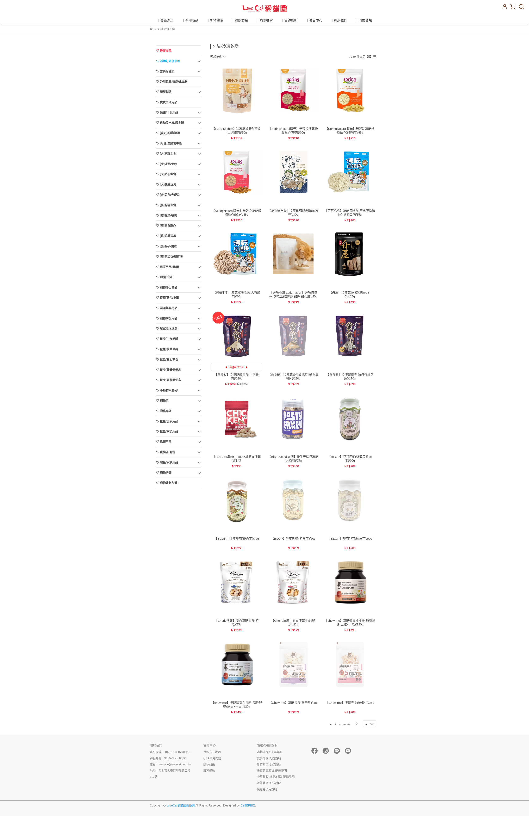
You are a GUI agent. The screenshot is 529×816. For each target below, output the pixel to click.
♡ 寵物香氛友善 (166, 482)
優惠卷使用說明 (267, 789)
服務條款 (209, 770)
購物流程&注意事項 (269, 752)
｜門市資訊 (363, 20)
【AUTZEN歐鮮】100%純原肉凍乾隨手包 (236, 458)
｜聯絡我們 (339, 20)
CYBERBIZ (248, 805)
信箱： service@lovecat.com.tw (170, 764)
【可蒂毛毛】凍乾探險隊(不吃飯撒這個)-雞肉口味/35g (349, 212)
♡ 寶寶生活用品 (166, 102)
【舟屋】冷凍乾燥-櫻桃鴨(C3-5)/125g (350, 294)
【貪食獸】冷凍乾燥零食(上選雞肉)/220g (236, 376)
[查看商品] (230, 89)
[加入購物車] (242, 89)
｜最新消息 (165, 20)
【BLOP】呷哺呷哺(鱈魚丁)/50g (350, 538)
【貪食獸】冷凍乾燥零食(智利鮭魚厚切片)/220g (293, 376)
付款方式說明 (212, 752)
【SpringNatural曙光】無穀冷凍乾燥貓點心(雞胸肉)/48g (349, 130)
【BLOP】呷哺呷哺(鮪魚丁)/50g (293, 538)
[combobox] (217, 56)
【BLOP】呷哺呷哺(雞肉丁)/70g (236, 538)
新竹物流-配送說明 (269, 764)
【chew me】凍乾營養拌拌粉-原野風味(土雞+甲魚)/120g (349, 622)
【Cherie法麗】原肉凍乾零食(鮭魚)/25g (293, 622)
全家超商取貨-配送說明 (272, 770)
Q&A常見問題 (212, 758)
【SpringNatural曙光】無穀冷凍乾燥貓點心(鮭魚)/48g (236, 212)
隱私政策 (209, 764)
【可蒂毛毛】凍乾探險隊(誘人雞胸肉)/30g (236, 294)
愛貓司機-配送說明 (269, 758)
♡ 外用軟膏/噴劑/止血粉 (172, 81)
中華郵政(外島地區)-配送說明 (276, 776)
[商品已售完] (299, 335)
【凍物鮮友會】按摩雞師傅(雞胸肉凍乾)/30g (293, 212)
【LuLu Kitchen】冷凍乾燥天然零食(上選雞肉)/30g (236, 130)
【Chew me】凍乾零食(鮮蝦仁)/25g (349, 702)
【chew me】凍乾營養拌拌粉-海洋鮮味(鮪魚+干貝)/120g (236, 704)
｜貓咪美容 (264, 20)
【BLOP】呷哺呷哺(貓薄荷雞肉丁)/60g (350, 458)
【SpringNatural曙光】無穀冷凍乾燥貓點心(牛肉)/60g (293, 130)
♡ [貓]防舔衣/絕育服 (169, 256)
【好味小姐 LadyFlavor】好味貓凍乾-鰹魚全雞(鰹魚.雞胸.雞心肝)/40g (293, 294)
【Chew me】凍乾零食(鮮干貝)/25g (293, 702)
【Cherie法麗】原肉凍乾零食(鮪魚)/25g (236, 622)
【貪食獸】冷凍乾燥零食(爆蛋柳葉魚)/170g (350, 376)
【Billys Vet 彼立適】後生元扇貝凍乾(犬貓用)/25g (293, 458)
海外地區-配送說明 (269, 783)
